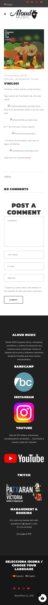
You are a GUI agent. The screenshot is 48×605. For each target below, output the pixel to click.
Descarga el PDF (24, 533)
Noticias (8, 79)
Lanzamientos (22, 79)
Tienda (35, 79)
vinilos (7, 177)
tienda (28, 157)
